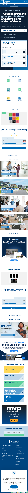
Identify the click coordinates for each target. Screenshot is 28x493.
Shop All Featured (13, 155)
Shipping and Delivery (19, 453)
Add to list (14, 435)
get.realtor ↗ (17, 462)
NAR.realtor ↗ (18, 461)
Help (3, 447)
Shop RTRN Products (7, 334)
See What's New (6, 191)
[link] (14, 51)
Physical (8, 138)
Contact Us (4, 450)
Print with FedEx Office (19, 458)
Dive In (3, 226)
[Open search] (20, 1)
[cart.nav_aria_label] (22, 1)
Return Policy (18, 450)
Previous (1, 290)
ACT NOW (14, 420)
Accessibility (17, 464)
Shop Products (5, 209)
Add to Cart (13, 148)
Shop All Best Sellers (13, 315)
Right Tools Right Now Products (8, 460)
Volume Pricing (5, 457)
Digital (20, 137)
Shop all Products (13, 76)
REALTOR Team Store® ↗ (20, 459)
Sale (2, 459)
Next (26, 130)
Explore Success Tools (7, 174)
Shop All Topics (13, 233)
